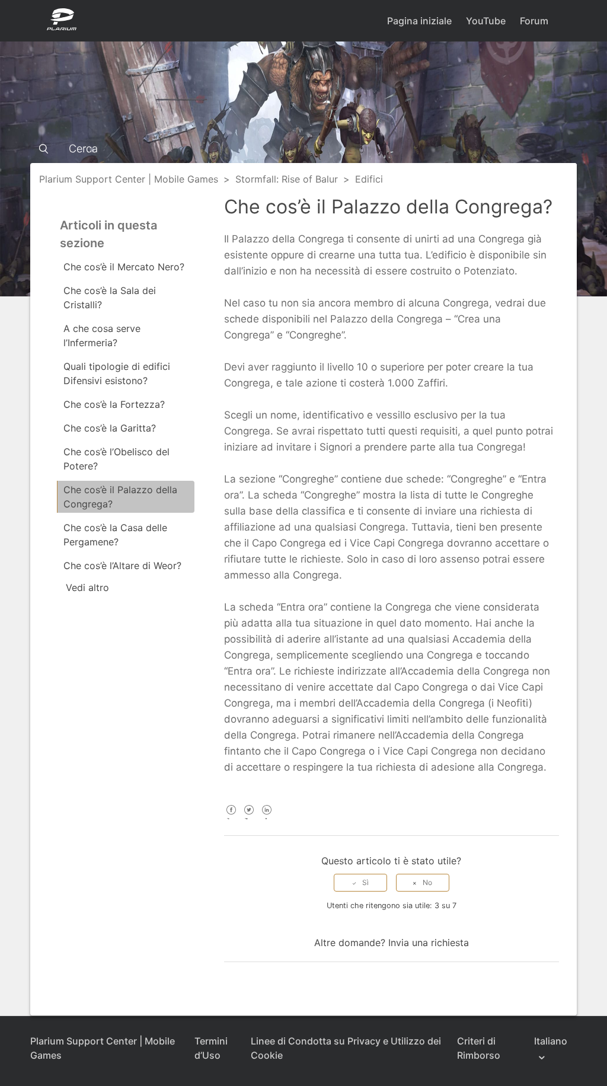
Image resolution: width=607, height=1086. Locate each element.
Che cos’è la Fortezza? (114, 404)
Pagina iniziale (419, 21)
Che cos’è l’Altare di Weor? (122, 565)
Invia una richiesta (428, 942)
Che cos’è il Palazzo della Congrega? (120, 497)
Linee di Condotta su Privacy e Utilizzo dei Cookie (346, 1048)
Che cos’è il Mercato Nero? (123, 267)
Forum (534, 21)
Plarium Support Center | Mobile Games (128, 179)
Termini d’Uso (211, 1048)
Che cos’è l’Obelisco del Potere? (116, 459)
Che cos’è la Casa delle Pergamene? (115, 535)
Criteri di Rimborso (478, 1048)
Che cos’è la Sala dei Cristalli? (109, 298)
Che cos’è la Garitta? (109, 428)
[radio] (360, 883)
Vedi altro (87, 587)
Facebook (231, 818)
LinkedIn (267, 818)
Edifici (369, 179)
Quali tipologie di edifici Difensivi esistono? (116, 373)
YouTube (486, 21)
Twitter (249, 818)
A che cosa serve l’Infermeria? (101, 335)
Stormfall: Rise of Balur (286, 179)
